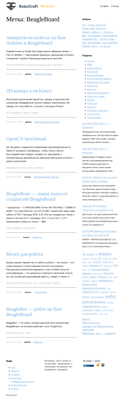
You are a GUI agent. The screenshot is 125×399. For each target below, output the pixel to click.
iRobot (114, 259)
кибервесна (105, 280)
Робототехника (91, 323)
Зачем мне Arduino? (94, 28)
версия (85, 277)
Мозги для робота (24, 254)
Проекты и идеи (43, 74)
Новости (37, 237)
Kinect (84, 262)
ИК (89, 270)
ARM (8, 228)
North (85, 177)
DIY (100, 258)
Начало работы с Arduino (97, 32)
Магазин (47, 6)
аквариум (32, 64)
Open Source (108, 262)
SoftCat (86, 231)
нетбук (42, 283)
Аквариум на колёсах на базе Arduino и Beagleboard (36, 40)
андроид (86, 273)
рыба (48, 64)
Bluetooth (85, 259)
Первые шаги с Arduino (96, 46)
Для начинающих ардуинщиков (99, 35)
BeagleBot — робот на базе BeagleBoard (34, 311)
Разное (91, 100)
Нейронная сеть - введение (99, 333)
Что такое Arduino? (94, 25)
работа (85, 297)
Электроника (94, 117)
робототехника (93, 302)
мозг (35, 283)
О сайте (15, 374)
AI (96, 254)
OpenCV (26, 112)
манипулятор (89, 284)
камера (41, 64)
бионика (109, 273)
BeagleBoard (20, 64)
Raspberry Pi (96, 265)
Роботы (91, 107)
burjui (85, 123)
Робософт (92, 103)
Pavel (85, 148)
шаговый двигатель (90, 314)
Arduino (9, 64)
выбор (29, 283)
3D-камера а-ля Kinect (29, 90)
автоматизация (100, 269)
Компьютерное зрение (46, 122)
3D (7, 112)
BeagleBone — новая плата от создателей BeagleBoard (36, 196)
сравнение (39, 167)
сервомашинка (91, 306)
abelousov (87, 206)
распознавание (97, 297)
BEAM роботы (94, 68)
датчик (110, 277)
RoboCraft (28, 6)
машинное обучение (94, 288)
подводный (104, 292)
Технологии (40, 292)
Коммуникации (95, 75)
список (56, 283)
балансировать (97, 273)
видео (93, 277)
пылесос (112, 292)
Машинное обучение (98, 82)
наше (30, 167)
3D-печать (88, 254)
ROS (115, 265)
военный (102, 277)
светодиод (110, 302)
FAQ (13, 367)
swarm (84, 270)
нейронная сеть (90, 291)
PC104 (22, 283)
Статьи (15, 388)
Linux (21, 332)
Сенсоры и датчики (97, 110)
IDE (110, 259)
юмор (106, 314)
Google (105, 259)
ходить (97, 310)
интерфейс (86, 281)
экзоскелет (57, 64)
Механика (92, 86)
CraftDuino (93, 259)
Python (85, 266)
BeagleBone (29, 228)
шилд (101, 314)
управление (87, 310)
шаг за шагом (108, 310)
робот (49, 283)
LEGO (90, 262)
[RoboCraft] (103, 366)
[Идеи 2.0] (98, 366)
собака (104, 307)
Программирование (98, 93)
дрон (116, 277)
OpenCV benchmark (26, 138)
